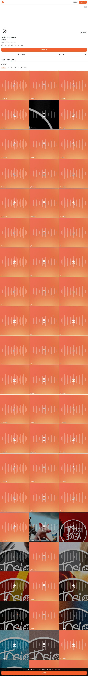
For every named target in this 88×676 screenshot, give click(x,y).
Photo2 (10, 67)
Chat (63, 54)
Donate (22, 54)
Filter (4, 64)
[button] (2, 2)
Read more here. (56, 669)
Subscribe (44, 50)
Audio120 (23, 67)
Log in (83, 2)
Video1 (16, 67)
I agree (44, 673)
